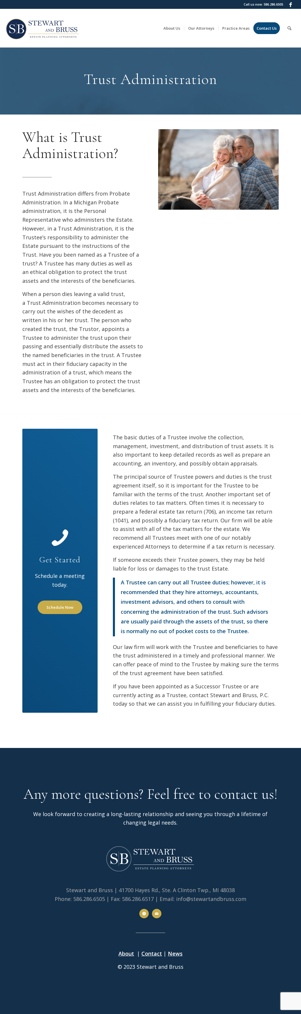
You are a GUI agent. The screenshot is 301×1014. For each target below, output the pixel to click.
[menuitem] (172, 28)
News (175, 953)
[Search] (289, 28)
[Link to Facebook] (290, 4)
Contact (151, 953)
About (126, 953)
